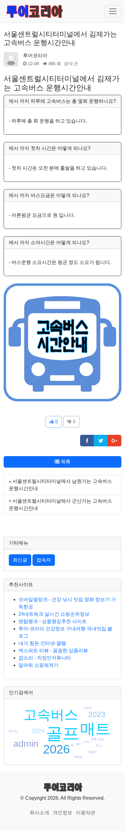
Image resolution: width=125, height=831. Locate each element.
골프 (62, 733)
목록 (64, 461)
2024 (38, 731)
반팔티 (92, 751)
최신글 (20, 560)
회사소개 (39, 812)
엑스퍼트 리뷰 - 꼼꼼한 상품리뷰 (53, 650)
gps (78, 743)
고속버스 (50, 714)
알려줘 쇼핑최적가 (39, 665)
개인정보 (62, 812)
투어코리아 (35, 55)
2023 (96, 714)
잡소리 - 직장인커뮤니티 (45, 657)
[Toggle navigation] (112, 11)
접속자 (43, 560)
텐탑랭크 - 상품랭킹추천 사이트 (53, 621)
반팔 (101, 739)
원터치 (13, 731)
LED (86, 741)
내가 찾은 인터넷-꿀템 (42, 643)
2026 (56, 749)
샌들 (94, 738)
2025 (88, 708)
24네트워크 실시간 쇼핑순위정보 (54, 614)
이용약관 (85, 812)
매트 (95, 728)
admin (26, 744)
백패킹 (78, 757)
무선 (99, 745)
